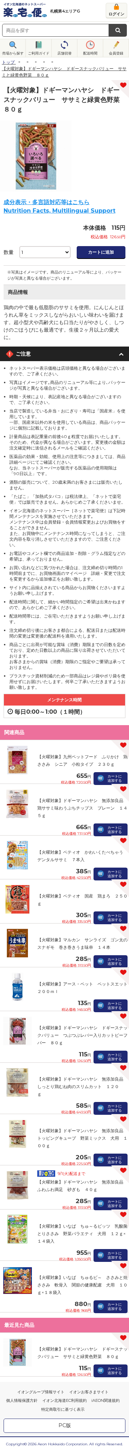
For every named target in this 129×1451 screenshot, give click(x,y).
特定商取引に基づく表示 (63, 1409)
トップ (8, 62)
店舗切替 (64, 53)
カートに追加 (101, 252)
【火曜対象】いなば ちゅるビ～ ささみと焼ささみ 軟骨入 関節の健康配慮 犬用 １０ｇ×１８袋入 (82, 1285)
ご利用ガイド (38, 53)
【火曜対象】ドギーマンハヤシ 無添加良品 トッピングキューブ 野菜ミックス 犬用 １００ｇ (82, 1138)
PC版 (64, 1425)
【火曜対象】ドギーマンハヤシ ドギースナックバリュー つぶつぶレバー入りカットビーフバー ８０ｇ (82, 1035)
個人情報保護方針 (22, 1400)
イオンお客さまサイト (89, 1391)
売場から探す (13, 53)
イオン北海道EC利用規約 (64, 1400)
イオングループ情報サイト (40, 1391)
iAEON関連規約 (105, 1400)
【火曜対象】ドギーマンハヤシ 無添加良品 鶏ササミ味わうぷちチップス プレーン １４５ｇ (82, 808)
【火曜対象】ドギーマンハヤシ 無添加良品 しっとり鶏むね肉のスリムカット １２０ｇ (82, 1086)
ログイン (116, 13)
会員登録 (116, 53)
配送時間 (90, 53)
